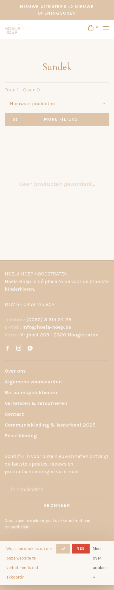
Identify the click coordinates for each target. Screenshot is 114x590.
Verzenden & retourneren (36, 403)
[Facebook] (7, 349)
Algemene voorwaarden (33, 382)
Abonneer (57, 505)
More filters (61, 119)
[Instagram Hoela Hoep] (18, 349)
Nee (81, 548)
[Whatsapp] (30, 349)
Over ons (15, 371)
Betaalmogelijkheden (31, 392)
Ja (63, 548)
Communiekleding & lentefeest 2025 (50, 425)
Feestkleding (21, 436)
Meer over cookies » (100, 563)
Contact (14, 414)
